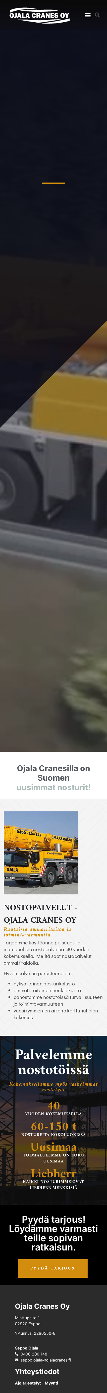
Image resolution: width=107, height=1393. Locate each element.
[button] (88, 15)
